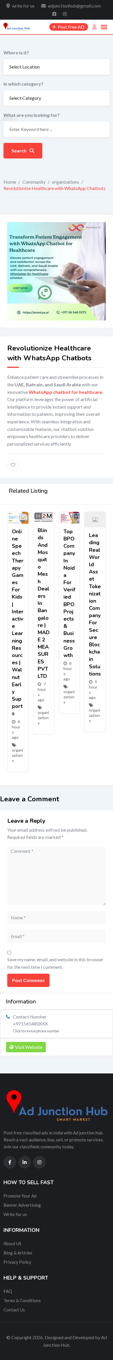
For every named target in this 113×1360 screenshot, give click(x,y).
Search (19, 150)
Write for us (15, 1214)
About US (12, 1243)
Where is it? (16, 52)
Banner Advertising (22, 1205)
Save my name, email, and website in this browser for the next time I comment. (55, 963)
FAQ (7, 1291)
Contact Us (14, 1309)
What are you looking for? (31, 115)
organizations (65, 181)
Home (9, 181)
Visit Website (28, 1047)
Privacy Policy (17, 1262)
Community (33, 181)
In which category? (23, 83)
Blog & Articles (17, 1252)
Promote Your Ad (20, 1195)
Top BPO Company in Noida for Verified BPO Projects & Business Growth (69, 593)
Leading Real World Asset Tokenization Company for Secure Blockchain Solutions (95, 604)
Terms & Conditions (22, 1300)
